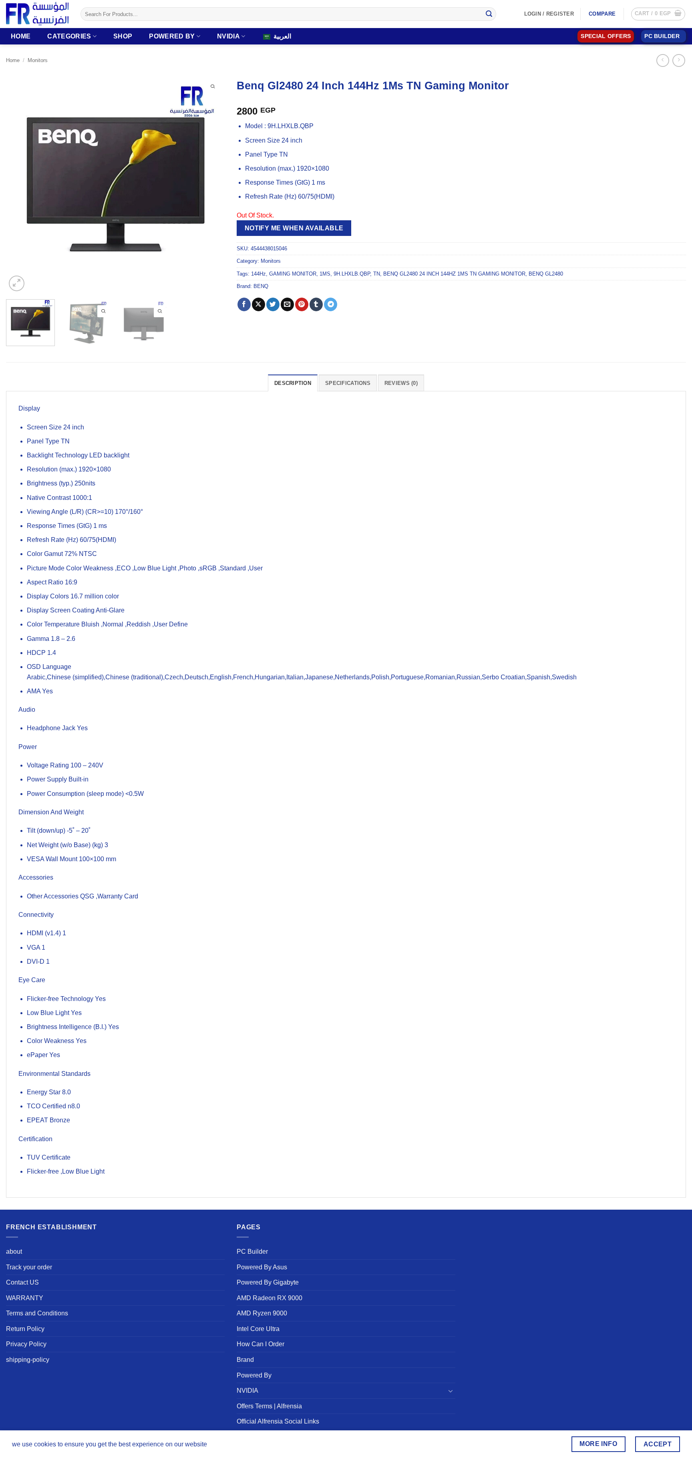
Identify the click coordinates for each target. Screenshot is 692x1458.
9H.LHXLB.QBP (352, 274)
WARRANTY (24, 1298)
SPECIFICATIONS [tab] (347, 383)
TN (376, 274)
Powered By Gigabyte (268, 1282)
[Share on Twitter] (273, 304)
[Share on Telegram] (330, 304)
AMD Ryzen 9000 (262, 1313)
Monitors (38, 60)
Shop (122, 36)
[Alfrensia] (37, 14)
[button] (658, 14)
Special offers (606, 36)
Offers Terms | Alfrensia (269, 1406)
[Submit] (489, 14)
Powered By (172, 36)
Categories (69, 36)
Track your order (29, 1267)
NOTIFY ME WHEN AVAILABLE (294, 228)
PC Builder (252, 1251)
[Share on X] (258, 304)
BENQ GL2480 (546, 274)
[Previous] (20, 183)
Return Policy (25, 1328)
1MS (325, 274)
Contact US (22, 1282)
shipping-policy (27, 1359)
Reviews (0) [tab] (401, 383)
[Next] (210, 183)
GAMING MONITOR (292, 274)
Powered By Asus (262, 1267)
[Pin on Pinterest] (301, 304)
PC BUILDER (662, 36)
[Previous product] (678, 60)
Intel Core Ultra (258, 1328)
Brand (245, 1359)
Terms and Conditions (37, 1313)
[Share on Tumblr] (316, 304)
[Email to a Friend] (287, 304)
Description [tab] (292, 383)
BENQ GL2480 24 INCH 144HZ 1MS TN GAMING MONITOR (454, 274)
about (14, 1251)
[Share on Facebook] (244, 304)
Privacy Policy (26, 1344)
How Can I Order (260, 1344)
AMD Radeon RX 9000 (269, 1298)
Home (20, 36)
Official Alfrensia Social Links (278, 1421)
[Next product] (662, 60)
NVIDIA (228, 36)
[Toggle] (450, 1391)
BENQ (260, 286)
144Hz (258, 274)
